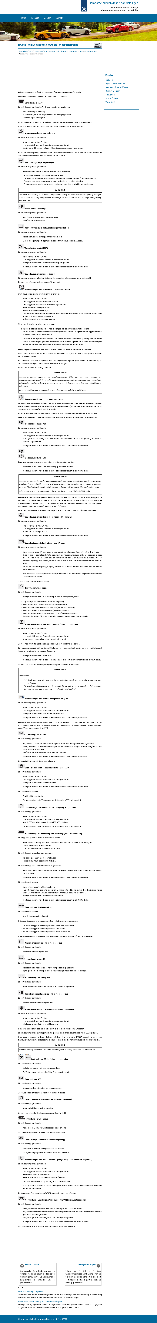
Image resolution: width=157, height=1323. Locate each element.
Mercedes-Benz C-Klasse (116, 87)
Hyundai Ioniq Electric (26, 51)
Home (23, 18)
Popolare (35, 18)
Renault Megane (112, 91)
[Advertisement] (60, 73)
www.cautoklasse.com (46, 1319)
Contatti (59, 18)
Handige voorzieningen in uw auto (72, 51)
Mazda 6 (109, 80)
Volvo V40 (110, 102)
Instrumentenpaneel (90, 51)
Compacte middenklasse (113, 3)
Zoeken (47, 18)
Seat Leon (110, 94)
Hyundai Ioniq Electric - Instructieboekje (47, 51)
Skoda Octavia (111, 98)
